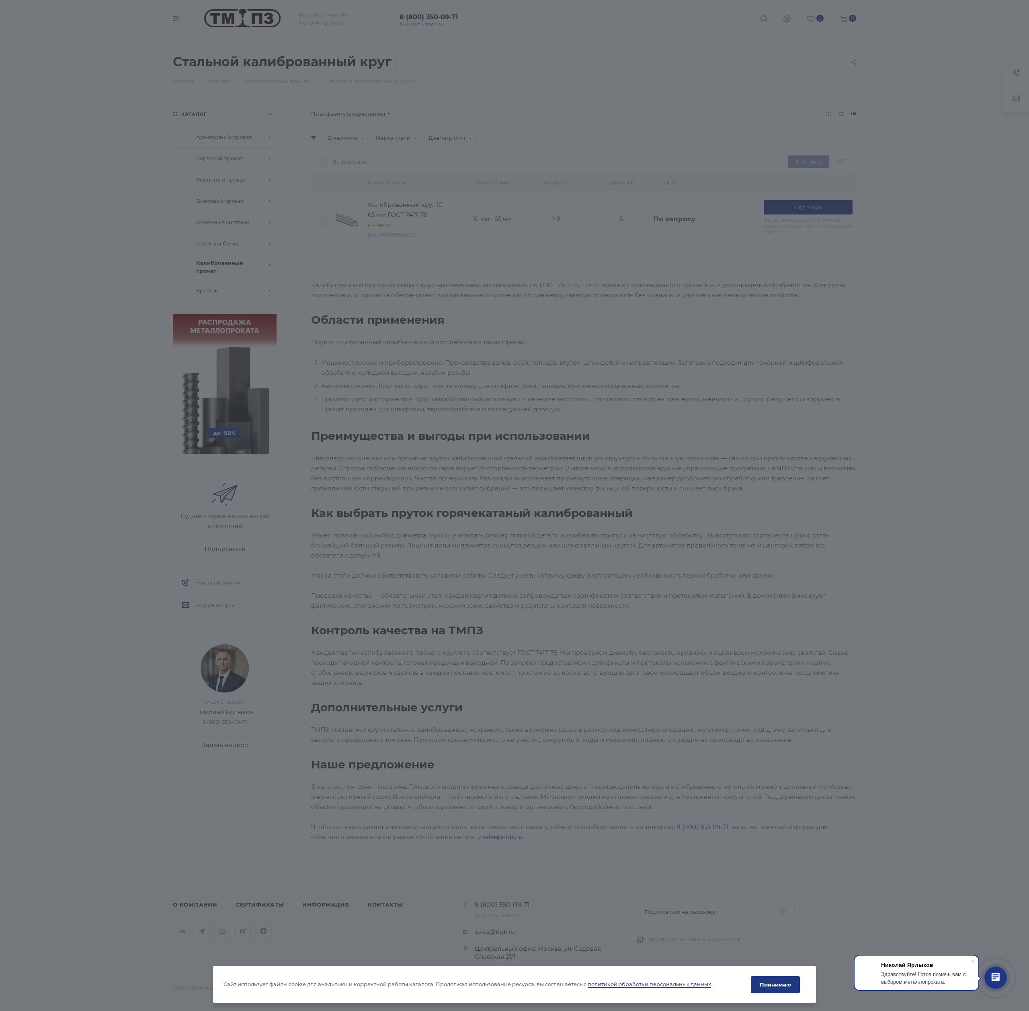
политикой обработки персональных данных (649, 984)
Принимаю (775, 984)
